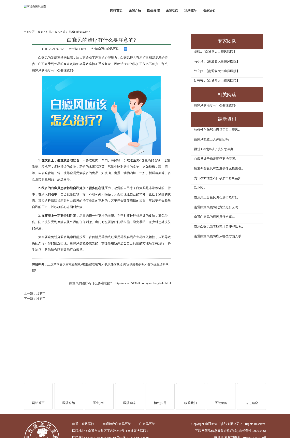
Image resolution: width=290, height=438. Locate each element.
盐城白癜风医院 (78, 31)
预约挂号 (190, 10)
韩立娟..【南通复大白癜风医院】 (217, 71)
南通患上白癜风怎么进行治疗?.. (216, 197)
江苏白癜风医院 (55, 31)
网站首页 (116, 10)
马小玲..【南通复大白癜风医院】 (217, 61)
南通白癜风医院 (78, 264)
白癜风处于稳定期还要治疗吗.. (215, 158)
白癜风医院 (147, 424)
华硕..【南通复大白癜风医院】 (215, 51)
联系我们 (209, 10)
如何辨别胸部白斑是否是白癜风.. (217, 129)
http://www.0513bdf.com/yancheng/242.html (143, 283)
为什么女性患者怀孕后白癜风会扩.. (218, 178)
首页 (40, 31)
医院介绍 (135, 10)
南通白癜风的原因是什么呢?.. (214, 217)
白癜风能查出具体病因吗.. (212, 139)
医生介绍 (153, 10)
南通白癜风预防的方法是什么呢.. (217, 207)
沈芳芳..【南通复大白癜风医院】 (217, 80)
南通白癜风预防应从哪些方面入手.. (218, 236)
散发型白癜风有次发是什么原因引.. (218, 168)
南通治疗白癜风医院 (117, 424)
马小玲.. (199, 187)
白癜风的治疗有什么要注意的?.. (216, 105)
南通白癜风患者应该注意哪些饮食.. (218, 226)
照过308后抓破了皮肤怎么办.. (214, 149)
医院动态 (172, 10)
